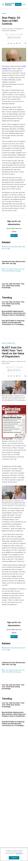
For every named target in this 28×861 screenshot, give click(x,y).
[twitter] (14, 43)
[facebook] (8, 43)
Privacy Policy (19, 853)
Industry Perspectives (8, 343)
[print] (25, 43)
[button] (3, 4)
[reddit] (17, 43)
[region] (14, 854)
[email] (19, 43)
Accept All (14, 857)
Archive (4, 13)
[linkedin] (11, 43)
